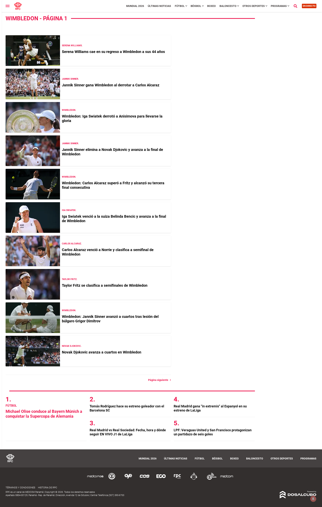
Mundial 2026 (135, 6)
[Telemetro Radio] (210, 479)
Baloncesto (228, 6)
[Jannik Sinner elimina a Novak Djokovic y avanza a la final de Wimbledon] (33, 150)
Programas (279, 6)
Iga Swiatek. (69, 210)
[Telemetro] (112, 479)
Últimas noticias (159, 6)
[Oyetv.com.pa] (128, 479)
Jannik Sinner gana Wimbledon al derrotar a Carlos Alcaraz (110, 85)
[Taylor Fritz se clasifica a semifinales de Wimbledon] (33, 284)
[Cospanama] (144, 479)
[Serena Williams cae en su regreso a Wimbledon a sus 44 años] (33, 50)
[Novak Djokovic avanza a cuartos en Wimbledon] (33, 351)
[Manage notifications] (313, 499)
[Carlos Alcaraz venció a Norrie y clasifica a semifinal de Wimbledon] (33, 251)
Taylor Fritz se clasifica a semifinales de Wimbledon (104, 285)
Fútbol (180, 6)
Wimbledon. (69, 110)
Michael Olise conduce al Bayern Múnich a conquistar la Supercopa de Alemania (44, 414)
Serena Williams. (72, 45)
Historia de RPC (47, 487)
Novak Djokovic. (71, 346)
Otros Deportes (253, 6)
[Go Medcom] (95, 479)
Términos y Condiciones (20, 487)
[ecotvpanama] (161, 479)
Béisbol (196, 6)
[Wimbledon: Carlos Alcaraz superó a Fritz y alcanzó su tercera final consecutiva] (33, 184)
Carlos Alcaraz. (72, 243)
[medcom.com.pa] (226, 479)
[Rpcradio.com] (177, 479)
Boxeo (211, 6)
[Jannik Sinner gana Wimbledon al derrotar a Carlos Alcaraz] (33, 84)
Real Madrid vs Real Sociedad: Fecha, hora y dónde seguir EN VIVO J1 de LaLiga (128, 432)
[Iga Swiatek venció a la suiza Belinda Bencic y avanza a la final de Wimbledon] (33, 217)
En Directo (309, 6)
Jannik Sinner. (70, 79)
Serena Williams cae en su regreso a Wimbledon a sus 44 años (113, 51)
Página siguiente (159, 380)
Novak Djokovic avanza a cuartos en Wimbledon (101, 352)
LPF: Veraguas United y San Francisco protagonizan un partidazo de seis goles (213, 432)
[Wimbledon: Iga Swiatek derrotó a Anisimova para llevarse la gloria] (33, 117)
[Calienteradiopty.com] (194, 479)
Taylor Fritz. (69, 279)
